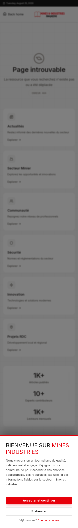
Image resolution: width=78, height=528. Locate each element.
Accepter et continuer (39, 500)
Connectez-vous (48, 520)
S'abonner (39, 511)
